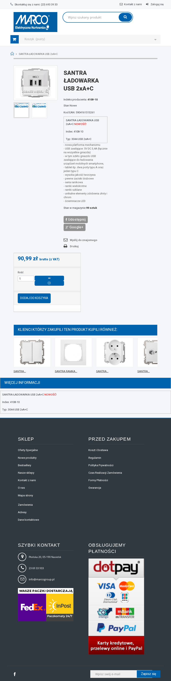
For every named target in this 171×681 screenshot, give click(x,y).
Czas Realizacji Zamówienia (105, 473)
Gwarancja (94, 488)
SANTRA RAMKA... (66, 371)
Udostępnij (76, 219)
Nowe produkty (27, 458)
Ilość (21, 272)
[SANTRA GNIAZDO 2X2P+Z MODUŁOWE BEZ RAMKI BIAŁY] (114, 352)
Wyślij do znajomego (83, 240)
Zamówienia (25, 505)
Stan (66, 106)
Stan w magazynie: (75, 208)
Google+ (75, 227)
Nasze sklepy (26, 473)
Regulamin (94, 458)
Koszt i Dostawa (98, 450)
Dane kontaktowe (28, 520)
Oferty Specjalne (28, 450)
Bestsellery (24, 465)
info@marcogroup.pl (41, 579)
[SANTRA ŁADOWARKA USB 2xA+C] (21, 110)
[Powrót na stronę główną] (12, 53)
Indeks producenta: (75, 99)
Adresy (22, 512)
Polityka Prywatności (100, 465)
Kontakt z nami (133, 4)
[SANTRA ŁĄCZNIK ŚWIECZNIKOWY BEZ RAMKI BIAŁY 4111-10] (32, 352)
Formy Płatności (98, 480)
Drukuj (74, 246)
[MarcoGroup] (35, 22)
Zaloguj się (157, 4)
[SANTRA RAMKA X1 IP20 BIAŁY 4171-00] (73, 352)
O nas (21, 488)
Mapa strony (25, 495)
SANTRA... (20, 371)
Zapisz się (148, 673)
